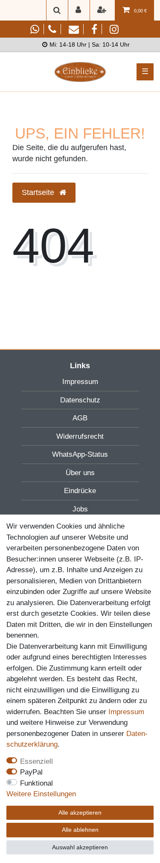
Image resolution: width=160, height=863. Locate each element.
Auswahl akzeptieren (80, 847)
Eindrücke (80, 491)
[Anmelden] (79, 10)
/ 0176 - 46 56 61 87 (46, 29)
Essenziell (36, 761)
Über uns (80, 473)
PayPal (31, 772)
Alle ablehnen (80, 829)
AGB (80, 418)
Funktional (36, 783)
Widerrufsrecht (80, 436)
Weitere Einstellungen (41, 794)
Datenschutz (80, 400)
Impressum (80, 382)
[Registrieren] (102, 10)
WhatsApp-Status (80, 454)
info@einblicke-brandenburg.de (76, 29)
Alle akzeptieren (80, 812)
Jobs (80, 509)
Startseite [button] (39, 192)
